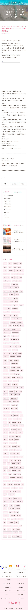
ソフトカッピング (7, 346)
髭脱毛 (16, 512)
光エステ (22, 325)
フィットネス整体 (14, 425)
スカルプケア (6, 429)
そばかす (5, 460)
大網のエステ (7, 204)
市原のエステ (7, 201)
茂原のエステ (7, 198)
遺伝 (23, 484)
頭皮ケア (17, 287)
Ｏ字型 (19, 470)
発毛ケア (5, 450)
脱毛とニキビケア (7, 387)
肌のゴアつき (11, 508)
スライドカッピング (14, 339)
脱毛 (5, 522)
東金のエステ (7, 206)
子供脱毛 (5, 394)
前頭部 (9, 474)
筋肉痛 (11, 374)
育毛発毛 (17, 439)
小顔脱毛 (21, 387)
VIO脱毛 (5, 512)
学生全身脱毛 (14, 405)
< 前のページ (5, 183)
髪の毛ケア (11, 436)
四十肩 (5, 381)
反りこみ (14, 470)
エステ (21, 519)
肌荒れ (18, 529)
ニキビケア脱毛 (18, 391)
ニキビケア (15, 315)
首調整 (5, 360)
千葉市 (5, 270)
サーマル (11, 294)
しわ (16, 277)
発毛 (19, 446)
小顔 (21, 526)
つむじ (5, 474)
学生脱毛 (19, 515)
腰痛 (9, 349)
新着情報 (6, 212)
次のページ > (23, 183)
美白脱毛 (11, 391)
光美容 (9, 325)
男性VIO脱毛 (6, 312)
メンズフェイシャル (15, 312)
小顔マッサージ (7, 280)
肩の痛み (19, 367)
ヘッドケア (20, 432)
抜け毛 (11, 457)
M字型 (19, 474)
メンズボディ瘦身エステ (16, 318)
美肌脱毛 (5, 391)
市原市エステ (20, 322)
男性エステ (15, 305)
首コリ (14, 353)
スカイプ (21, 425)
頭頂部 (9, 470)
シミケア (21, 457)
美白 (8, 463)
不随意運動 (12, 356)
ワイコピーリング (7, 491)
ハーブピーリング (7, 532)
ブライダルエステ (7, 526)
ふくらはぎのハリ (7, 353)
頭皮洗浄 (20, 429)
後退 (5, 484)
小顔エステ (21, 274)
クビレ (20, 418)
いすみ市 (15, 263)
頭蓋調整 (10, 360)
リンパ (5, 536)
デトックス (16, 415)
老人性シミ (21, 467)
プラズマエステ (15, 332)
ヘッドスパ (6, 457)
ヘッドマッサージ (7, 291)
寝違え (13, 377)
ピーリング (15, 532)
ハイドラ (17, 294)
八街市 (14, 267)
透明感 (5, 325)
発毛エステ (6, 453)
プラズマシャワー (7, 298)
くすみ (10, 460)
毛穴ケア (5, 467)
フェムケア (15, 325)
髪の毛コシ (18, 436)
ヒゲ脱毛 (11, 394)
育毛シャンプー (7, 446)
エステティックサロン (8, 287)
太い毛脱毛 (6, 398)
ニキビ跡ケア (6, 318)
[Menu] (25, 2)
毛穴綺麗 (11, 467)
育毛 (5, 470)
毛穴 (5, 529)
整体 (21, 532)
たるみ (20, 277)
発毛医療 (11, 450)
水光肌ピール (11, 494)
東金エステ (12, 322)
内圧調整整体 (6, 367)
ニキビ (13, 529)
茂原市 (12, 519)
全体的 (13, 481)
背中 (9, 422)
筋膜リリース (6, 274)
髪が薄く (19, 481)
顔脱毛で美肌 (15, 384)
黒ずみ (19, 460)
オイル (19, 346)
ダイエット (15, 526)
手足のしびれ (12, 370)
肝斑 (15, 460)
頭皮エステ (13, 429)
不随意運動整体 (14, 363)
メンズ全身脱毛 (7, 308)
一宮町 (20, 263)
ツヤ (14, 501)
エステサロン (6, 284)
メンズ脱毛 (6, 515)
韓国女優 (5, 505)
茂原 (8, 519)
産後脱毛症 (10, 484)
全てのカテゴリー (8, 195)
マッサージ (19, 536)
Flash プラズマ (7, 329)
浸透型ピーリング (7, 501)
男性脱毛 (21, 305)
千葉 (5, 519)
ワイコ (21, 488)
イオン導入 (15, 298)
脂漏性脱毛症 (6, 488)
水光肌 (5, 494)
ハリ (16, 467)
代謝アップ (6, 425)
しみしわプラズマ (15, 336)
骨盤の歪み (17, 374)
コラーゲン (15, 381)
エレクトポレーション (8, 301)
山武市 (9, 267)
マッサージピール (18, 498)
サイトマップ (21, 598)
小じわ (5, 508)
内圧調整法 (6, 356)
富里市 (19, 267)
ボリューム (6, 477)
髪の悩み (5, 436)
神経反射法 (16, 360)
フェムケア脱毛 (13, 398)
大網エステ (6, 322)
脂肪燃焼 (14, 422)
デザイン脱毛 (16, 401)
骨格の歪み (6, 374)
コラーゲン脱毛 (7, 384)
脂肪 (22, 415)
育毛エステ (12, 453)
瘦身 (9, 536)
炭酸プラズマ (6, 336)
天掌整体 (20, 353)
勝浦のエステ (7, 209)
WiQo (16, 488)
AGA (18, 453)
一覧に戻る (14, 184)
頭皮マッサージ (12, 432)
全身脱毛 (18, 508)
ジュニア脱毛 (6, 405)
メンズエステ (14, 274)
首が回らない (20, 377)
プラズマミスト (7, 332)
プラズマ (5, 294)
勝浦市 (9, 263)
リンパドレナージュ (19, 270)
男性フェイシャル (7, 315)
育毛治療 (14, 446)
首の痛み (5, 370)
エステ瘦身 (15, 291)
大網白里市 (10, 270)
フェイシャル (10, 522)
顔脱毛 (16, 301)
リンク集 (6, 218)
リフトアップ (20, 501)
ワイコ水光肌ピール (8, 498)
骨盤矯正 (13, 367)
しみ (12, 277)
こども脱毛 (12, 515)
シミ (16, 457)
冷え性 (19, 422)
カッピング (6, 339)
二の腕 (5, 418)
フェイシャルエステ (8, 415)
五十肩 (9, 381)
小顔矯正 (14, 280)
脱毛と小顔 (15, 387)
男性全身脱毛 (15, 308)
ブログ (3, 178)
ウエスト (15, 418)
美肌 (5, 463)
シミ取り (20, 280)
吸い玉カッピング (7, 343)
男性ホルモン (17, 484)
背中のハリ (14, 349)
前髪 (12, 488)
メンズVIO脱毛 (14, 284)
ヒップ (5, 422)
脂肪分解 (13, 412)
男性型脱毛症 (20, 477)
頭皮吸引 (5, 432)
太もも (9, 418)
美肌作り (19, 463)
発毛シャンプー (18, 450)
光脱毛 (21, 291)
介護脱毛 (11, 512)
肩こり (5, 349)
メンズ (9, 529)
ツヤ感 (10, 505)
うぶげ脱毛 (17, 394)
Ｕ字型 (14, 474)
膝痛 (18, 370)
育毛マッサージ (12, 443)
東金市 (5, 267)
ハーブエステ (6, 277)
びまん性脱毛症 (7, 481)
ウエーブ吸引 (16, 343)
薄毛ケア (5, 439)
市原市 (5, 263)
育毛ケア (5, 443)
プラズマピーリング (16, 329)
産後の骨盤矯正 (7, 377)
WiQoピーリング (16, 491)
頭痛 (22, 370)
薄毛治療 (11, 439)
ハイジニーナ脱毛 (7, 401)
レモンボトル (6, 412)
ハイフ (16, 522)
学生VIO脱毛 (6, 408)
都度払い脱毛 (14, 408)
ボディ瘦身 (19, 412)
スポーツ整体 (6, 363)
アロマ (14, 346)
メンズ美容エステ (7, 305)
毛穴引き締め (17, 505)
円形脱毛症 (12, 477)
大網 (17, 519)
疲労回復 (19, 356)
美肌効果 (13, 463)
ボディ (13, 536)
